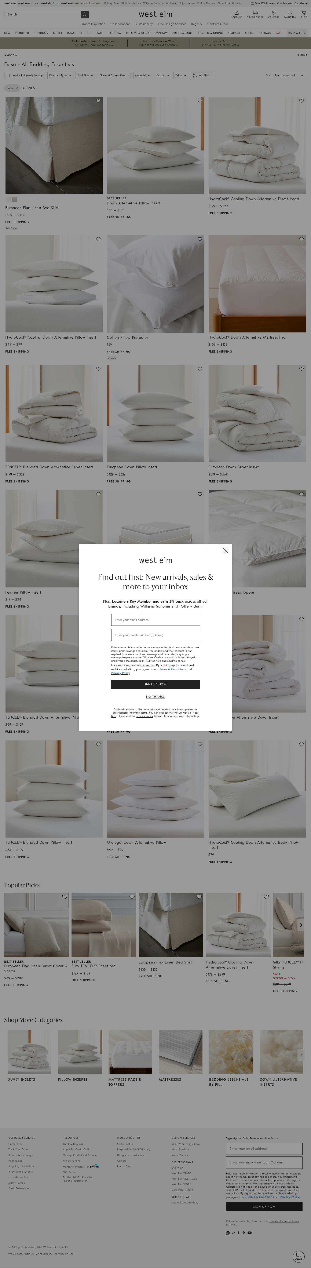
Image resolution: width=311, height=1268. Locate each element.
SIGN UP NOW (155, 684)
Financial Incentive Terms (132, 712)
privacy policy (144, 716)
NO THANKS (155, 697)
